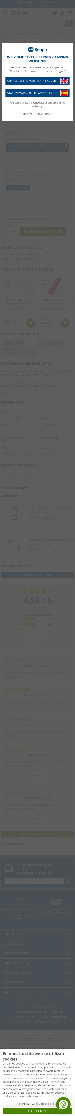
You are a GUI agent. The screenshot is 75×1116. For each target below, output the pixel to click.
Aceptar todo (37, 1111)
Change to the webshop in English (31, 80)
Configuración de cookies (37, 1104)
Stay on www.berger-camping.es (29, 93)
